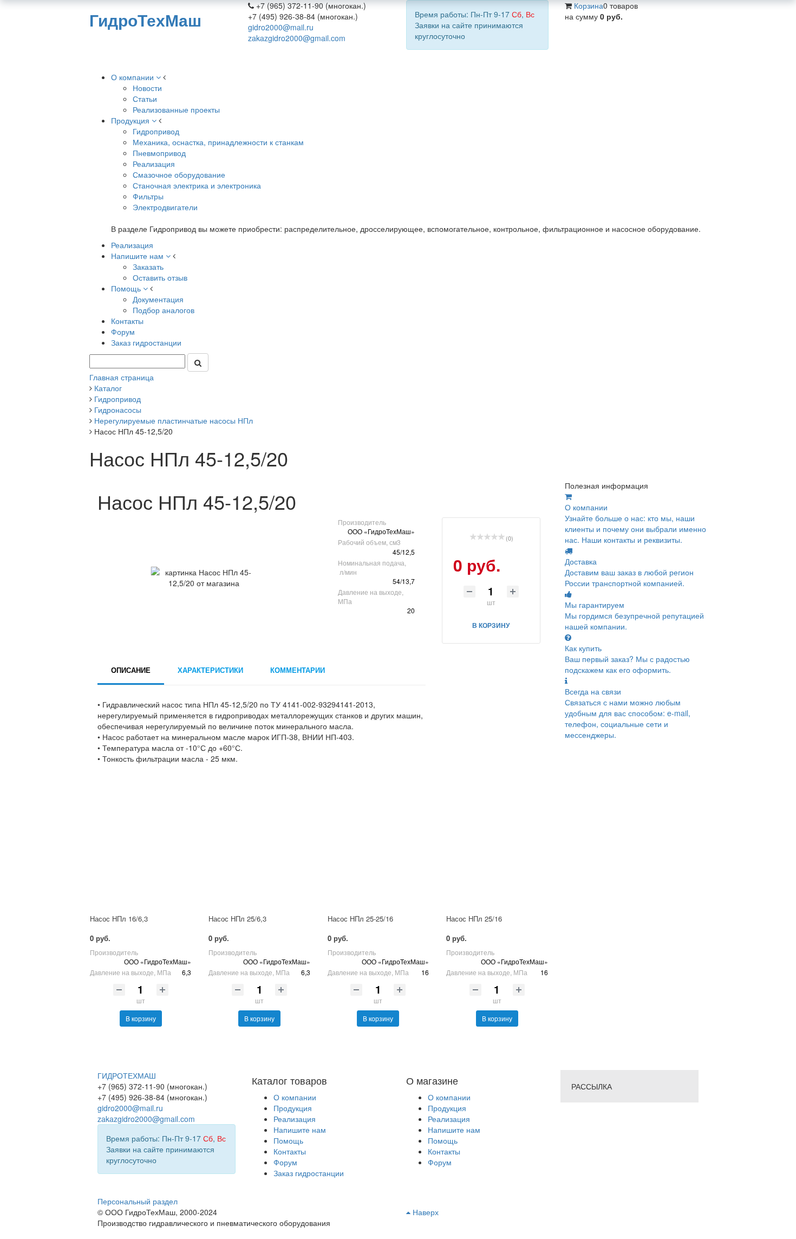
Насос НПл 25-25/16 (360, 918)
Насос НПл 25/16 (474, 918)
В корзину (141, 1018)
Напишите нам (454, 1129)
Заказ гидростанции (308, 1172)
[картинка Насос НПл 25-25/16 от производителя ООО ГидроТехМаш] (378, 846)
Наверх (424, 1211)
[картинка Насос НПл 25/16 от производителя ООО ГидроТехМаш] (496, 846)
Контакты (444, 1151)
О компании (449, 1097)
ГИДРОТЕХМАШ (126, 1075)
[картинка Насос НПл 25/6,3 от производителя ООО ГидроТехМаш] (259, 846)
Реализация (449, 1118)
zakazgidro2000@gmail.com (296, 38)
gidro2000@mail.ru (281, 27)
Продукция (447, 1107)
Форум (440, 1162)
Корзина (588, 5)
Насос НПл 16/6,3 (119, 918)
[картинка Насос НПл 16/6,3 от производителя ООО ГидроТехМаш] (140, 846)
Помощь (443, 1140)
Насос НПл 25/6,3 (237, 918)
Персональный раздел (137, 1201)
